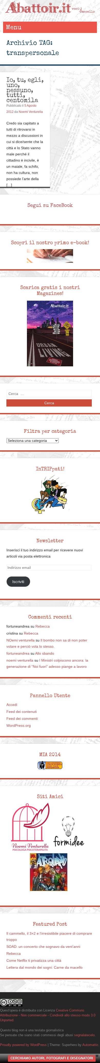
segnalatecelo (84, 1035)
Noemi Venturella (31, 112)
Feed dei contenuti (21, 712)
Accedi (11, 705)
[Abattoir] (50, 16)
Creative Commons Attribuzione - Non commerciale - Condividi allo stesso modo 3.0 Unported (47, 1015)
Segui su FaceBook (50, 205)
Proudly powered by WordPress (23, 1045)
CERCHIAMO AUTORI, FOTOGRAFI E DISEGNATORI (52, 1058)
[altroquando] (48, 872)
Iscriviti (18, 581)
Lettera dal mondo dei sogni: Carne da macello (44, 967)
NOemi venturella (20, 640)
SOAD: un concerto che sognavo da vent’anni (43, 947)
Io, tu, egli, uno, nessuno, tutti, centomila (25, 90)
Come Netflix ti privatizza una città (33, 961)
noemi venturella (19, 660)
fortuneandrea (17, 653)
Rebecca (42, 626)
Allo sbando (44, 653)
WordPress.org (18, 726)
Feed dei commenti (22, 719)
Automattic (90, 1045)
